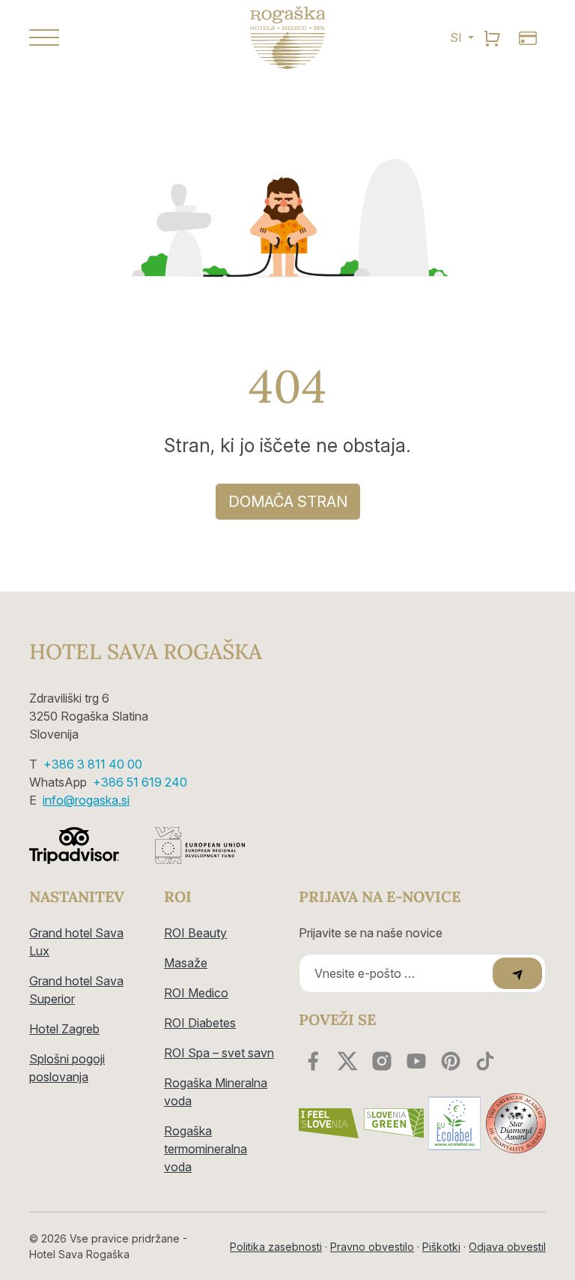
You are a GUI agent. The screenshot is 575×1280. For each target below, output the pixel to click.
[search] (492, 37)
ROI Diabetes (200, 1022)
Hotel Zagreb (64, 1028)
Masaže (185, 962)
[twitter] (347, 1061)
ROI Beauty (195, 932)
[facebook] (313, 1061)
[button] (107, 37)
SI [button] (457, 37)
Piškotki (441, 1246)
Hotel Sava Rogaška (145, 652)
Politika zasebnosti (276, 1246)
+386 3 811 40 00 (92, 764)
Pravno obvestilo (372, 1246)
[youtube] (416, 1061)
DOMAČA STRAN (287, 502)
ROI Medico (196, 992)
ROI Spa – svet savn (219, 1052)
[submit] (517, 973)
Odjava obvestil (507, 1246)
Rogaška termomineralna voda (205, 1148)
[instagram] (382, 1061)
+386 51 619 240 (140, 782)
